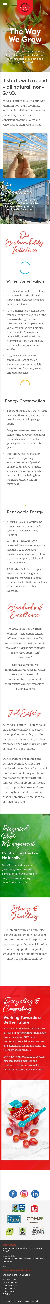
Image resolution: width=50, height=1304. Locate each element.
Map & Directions (10, 1285)
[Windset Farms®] (25, 15)
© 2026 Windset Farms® (12, 1301)
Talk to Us (9, 1294)
